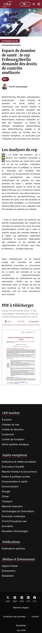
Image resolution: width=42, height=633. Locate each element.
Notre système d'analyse (15, 444)
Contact (35, 616)
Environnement (10, 486)
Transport (7, 501)
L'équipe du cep (10, 424)
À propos (7, 419)
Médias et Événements (18, 559)
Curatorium (8, 434)
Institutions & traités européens (19, 461)
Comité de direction (13, 429)
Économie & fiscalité (13, 466)
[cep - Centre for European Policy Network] (7, 4)
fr (24, 4)
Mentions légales (21, 607)
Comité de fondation (13, 439)
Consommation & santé (14, 481)
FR (4, 79)
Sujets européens (14, 455)
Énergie (6, 491)
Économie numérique (13, 516)
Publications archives (13, 548)
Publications (11, 542)
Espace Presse (10, 565)
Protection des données (14, 616)
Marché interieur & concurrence (19, 471)
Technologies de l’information (18, 511)
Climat (5, 496)
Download (33, 321)
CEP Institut (11, 413)
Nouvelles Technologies (15, 531)
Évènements (8, 570)
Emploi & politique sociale (16, 476)
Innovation (7, 526)
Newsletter (8, 575)
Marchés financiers (12, 506)
